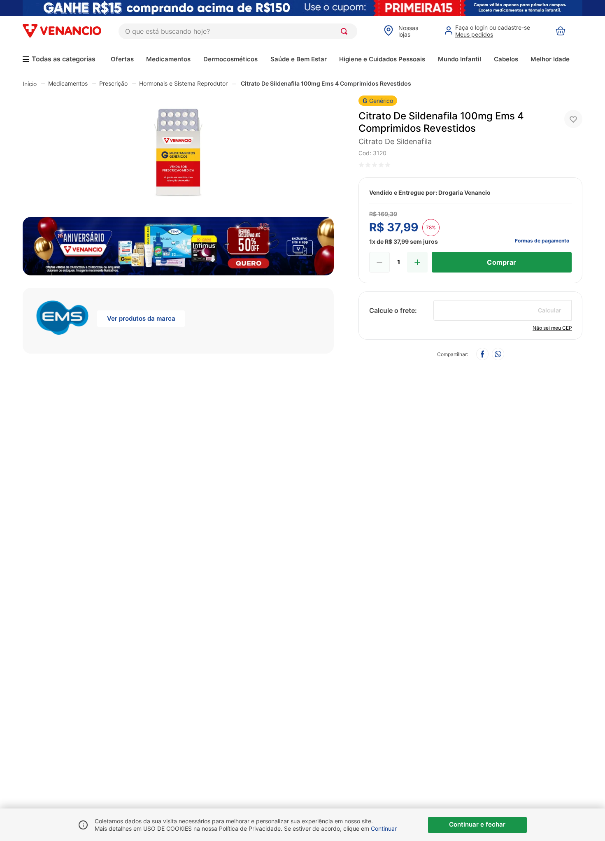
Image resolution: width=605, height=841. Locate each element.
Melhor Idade (550, 59)
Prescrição (113, 83)
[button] (178, 154)
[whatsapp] (498, 354)
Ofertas (122, 59)
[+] (417, 262)
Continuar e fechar (477, 824)
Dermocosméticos (230, 59)
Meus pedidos (474, 34)
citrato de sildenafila (395, 141)
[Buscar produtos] (346, 31)
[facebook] (482, 354)
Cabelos (506, 59)
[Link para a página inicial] (30, 83)
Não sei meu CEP (552, 328)
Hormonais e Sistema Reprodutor (183, 83)
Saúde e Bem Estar (298, 59)
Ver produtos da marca (141, 318)
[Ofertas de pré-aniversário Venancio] (178, 244)
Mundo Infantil (459, 59)
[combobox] (238, 31)
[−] (379, 262)
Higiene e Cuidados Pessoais (382, 59)
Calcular (549, 310)
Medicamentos (168, 59)
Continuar (384, 828)
